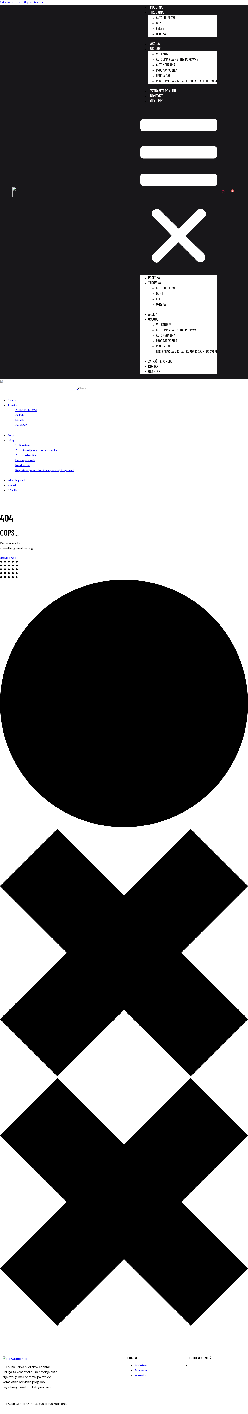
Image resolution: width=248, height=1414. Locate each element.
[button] (178, 192)
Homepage (8, 558)
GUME (159, 23)
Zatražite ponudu (163, 90)
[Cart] (231, 192)
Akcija (155, 43)
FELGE (160, 28)
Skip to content (11, 2)
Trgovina (157, 11)
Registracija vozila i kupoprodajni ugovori (186, 81)
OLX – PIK (156, 100)
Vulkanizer (163, 54)
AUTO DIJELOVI (165, 17)
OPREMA (161, 34)
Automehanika (165, 64)
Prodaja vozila (166, 70)
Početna (156, 6)
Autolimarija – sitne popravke (177, 59)
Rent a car (163, 75)
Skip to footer (33, 2)
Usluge (155, 48)
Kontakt (156, 95)
